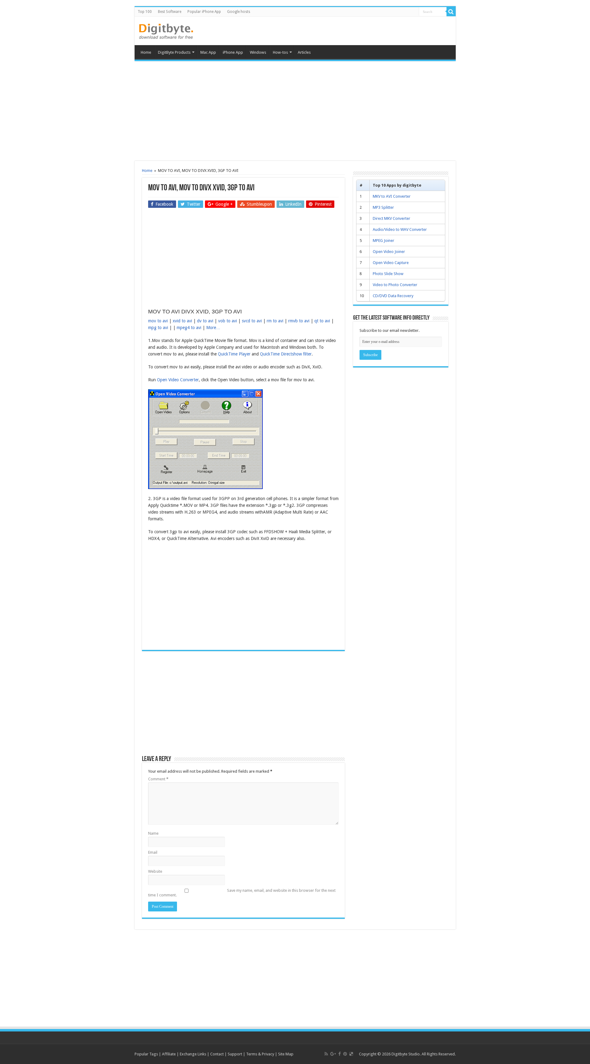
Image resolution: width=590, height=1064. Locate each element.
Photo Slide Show (388, 273)
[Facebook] (339, 1054)
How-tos (280, 52)
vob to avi (227, 320)
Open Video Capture (391, 262)
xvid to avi (182, 320)
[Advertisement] (295, 112)
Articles (304, 52)
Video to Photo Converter (395, 284)
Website (155, 871)
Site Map (285, 1054)
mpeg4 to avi (189, 327)
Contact (217, 1054)
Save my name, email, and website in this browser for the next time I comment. (242, 892)
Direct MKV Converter (391, 218)
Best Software (169, 12)
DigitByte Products (174, 52)
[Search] (451, 11)
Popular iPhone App (204, 12)
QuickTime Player (235, 353)
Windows (258, 52)
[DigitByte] (166, 30)
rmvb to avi (298, 320)
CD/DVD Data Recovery (393, 295)
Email (152, 852)
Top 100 (145, 12)
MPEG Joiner (383, 240)
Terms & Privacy (260, 1054)
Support (235, 1054)
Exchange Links (193, 1054)
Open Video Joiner (389, 251)
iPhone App (233, 52)
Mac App (208, 52)
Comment (158, 779)
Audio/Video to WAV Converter (400, 229)
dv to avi (205, 320)
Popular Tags (146, 1054)
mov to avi (158, 320)
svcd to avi (252, 320)
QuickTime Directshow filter (286, 353)
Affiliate (169, 1054)
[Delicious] (351, 1054)
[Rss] (326, 1054)
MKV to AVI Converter (392, 196)
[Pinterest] (345, 1054)
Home (146, 52)
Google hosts (238, 12)
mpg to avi (158, 327)
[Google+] (333, 1054)
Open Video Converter (178, 379)
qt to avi (322, 320)
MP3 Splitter (383, 207)
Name (153, 833)
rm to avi (275, 320)
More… (213, 327)
